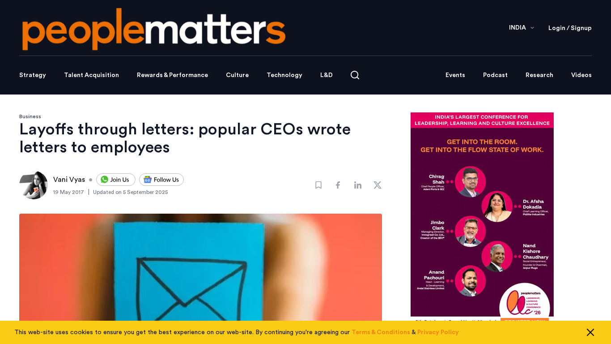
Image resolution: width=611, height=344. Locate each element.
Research (539, 75)
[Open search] (355, 75)
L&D (326, 75)
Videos (581, 75)
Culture (237, 75)
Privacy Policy (438, 332)
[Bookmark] (318, 185)
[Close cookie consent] (590, 332)
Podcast (495, 75)
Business (30, 116)
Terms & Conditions (381, 332)
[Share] (338, 185)
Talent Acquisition (91, 75)
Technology (284, 75)
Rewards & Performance (172, 75)
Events (455, 75)
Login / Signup (570, 28)
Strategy (32, 75)
